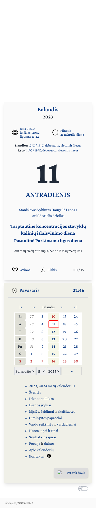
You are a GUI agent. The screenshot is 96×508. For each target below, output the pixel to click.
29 (31, 331)
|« (21, 307)
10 (53, 316)
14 (53, 346)
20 (65, 339)
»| (75, 307)
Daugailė (58, 210)
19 (64, 331)
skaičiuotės (66, 411)
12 (53, 331)
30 (31, 339)
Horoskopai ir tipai (43, 430)
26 (76, 331)
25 (76, 324)
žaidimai (47, 411)
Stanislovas (27, 210)
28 (31, 324)
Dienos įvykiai (40, 405)
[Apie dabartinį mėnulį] (55, 132)
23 (65, 361)
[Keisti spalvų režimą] (82, 489)
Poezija (34, 443)
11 (53, 324)
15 (53, 354)
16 (53, 361)
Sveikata (35, 437)
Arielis (47, 215)
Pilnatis (65, 130)
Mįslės (34, 411)
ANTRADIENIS (48, 194)
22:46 (78, 290)
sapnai (51, 437)
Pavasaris (29, 290)
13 (53, 339)
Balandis (48, 109)
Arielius (58, 215)
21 (64, 346)
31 (31, 346)
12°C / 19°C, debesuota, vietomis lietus (55, 145)
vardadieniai (66, 424)
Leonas (71, 210)
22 (65, 354)
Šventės (35, 392)
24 (76, 316)
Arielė (36, 215)
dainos (49, 443)
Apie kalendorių (41, 450)
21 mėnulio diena (72, 134)
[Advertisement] (48, 48)
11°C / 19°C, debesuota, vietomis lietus (52, 150)
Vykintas (44, 210)
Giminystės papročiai (45, 418)
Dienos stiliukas (41, 398)
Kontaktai (36, 456)
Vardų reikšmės (41, 424)
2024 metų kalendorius (57, 386)
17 (64, 316)
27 (31, 316)
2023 (33, 386)
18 (64, 324)
